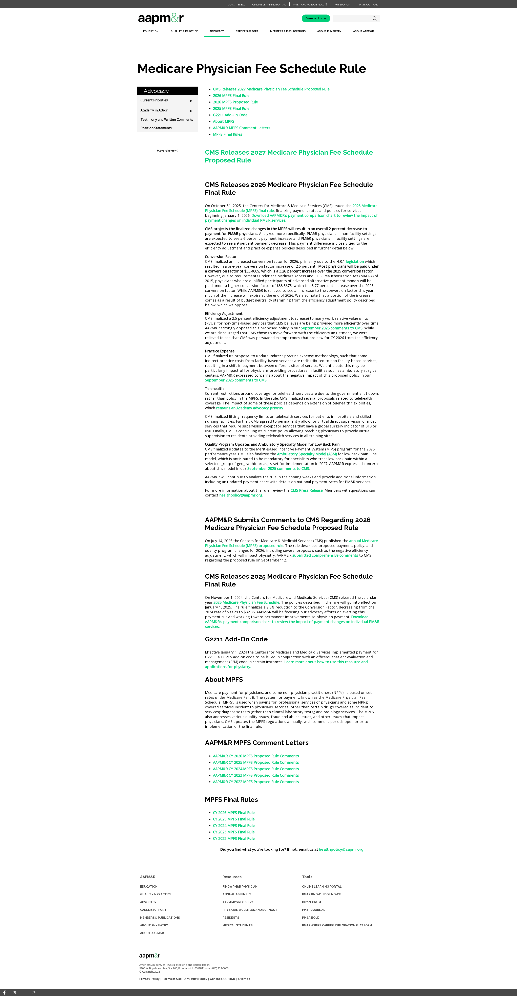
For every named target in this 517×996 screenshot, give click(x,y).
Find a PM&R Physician (240, 886)
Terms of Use (172, 978)
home (173, 19)
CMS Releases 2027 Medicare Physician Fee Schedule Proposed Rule (271, 89)
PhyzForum (342, 4)
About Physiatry (329, 31)
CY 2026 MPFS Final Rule (234, 812)
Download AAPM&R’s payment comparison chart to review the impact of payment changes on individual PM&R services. (292, 621)
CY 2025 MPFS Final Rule (234, 819)
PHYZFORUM (311, 902)
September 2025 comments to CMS (332, 328)
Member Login (316, 18)
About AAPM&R (363, 31)
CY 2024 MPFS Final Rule (234, 825)
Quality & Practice (184, 31)
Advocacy (217, 31)
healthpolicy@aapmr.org (240, 495)
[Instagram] (33, 992)
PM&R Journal (368, 4)
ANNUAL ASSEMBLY (237, 894)
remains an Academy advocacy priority (249, 407)
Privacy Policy (149, 978)
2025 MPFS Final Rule (231, 108)
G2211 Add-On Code (230, 114)
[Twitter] (15, 993)
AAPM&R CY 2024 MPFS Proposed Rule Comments (256, 768)
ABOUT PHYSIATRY (154, 925)
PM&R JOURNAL (313, 909)
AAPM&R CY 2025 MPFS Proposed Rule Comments (256, 762)
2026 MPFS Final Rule (231, 95)
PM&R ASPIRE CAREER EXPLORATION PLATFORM (337, 925)
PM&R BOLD (310, 917)
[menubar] (258, 32)
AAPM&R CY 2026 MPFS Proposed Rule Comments (256, 755)
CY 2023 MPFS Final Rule (234, 831)
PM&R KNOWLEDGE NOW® (321, 894)
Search (375, 18)
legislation (355, 261)
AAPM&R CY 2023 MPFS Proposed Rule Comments (256, 775)
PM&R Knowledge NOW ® (310, 4)
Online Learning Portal (269, 4)
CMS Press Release (307, 490)
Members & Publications (288, 31)
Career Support (247, 31)
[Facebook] (4, 992)
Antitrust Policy (195, 978)
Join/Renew (236, 4)
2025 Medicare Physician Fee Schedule (246, 602)
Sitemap (244, 978)
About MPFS (223, 121)
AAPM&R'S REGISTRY (238, 902)
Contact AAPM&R (222, 978)
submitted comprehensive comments (325, 555)
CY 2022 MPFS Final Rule (234, 838)
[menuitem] (150, 32)
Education (151, 31)
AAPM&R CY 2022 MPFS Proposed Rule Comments (256, 781)
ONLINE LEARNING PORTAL (322, 886)
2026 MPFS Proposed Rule (235, 101)
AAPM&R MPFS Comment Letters (241, 127)
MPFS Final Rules (227, 134)
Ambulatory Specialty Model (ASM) (307, 453)
